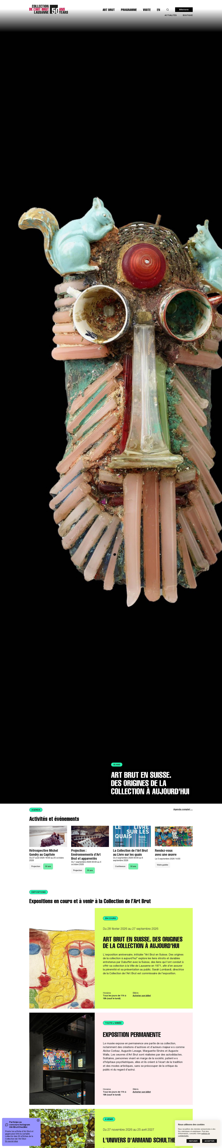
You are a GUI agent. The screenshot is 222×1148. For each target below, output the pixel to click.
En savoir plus (11, 1142)
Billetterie (184, 10)
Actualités (171, 15)
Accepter (209, 1141)
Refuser (193, 1141)
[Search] (167, 9)
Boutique (188, 15)
